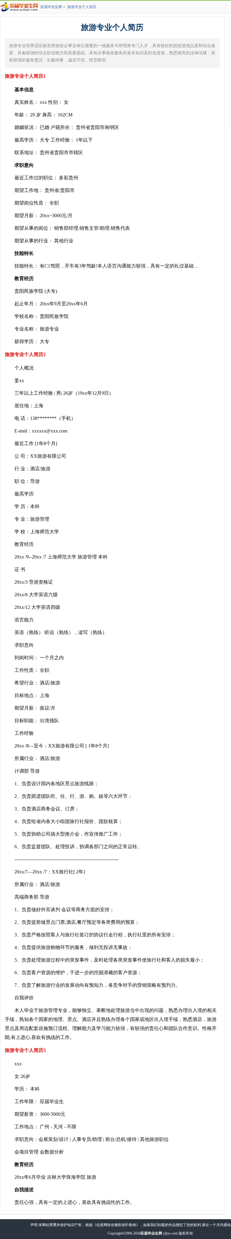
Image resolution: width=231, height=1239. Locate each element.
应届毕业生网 (51, 7)
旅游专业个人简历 (81, 7)
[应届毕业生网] (20, 7)
